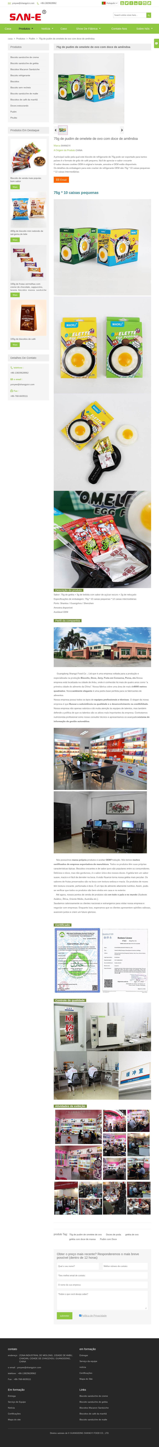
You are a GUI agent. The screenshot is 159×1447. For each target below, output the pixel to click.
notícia (83, 1367)
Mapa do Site (86, 1379)
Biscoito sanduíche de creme (24, 57)
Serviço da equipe (88, 1361)
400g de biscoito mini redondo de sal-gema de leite (26, 232)
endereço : (13, 1355)
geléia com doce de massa (82, 1239)
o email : (12, 1367)
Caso (63, 28)
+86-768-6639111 (19, 396)
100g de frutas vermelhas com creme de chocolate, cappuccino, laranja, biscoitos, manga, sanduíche (28, 287)
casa (10, 38)
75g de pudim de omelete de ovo (85, 1234)
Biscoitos (14, 81)
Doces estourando (19, 105)
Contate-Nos (119, 28)
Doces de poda (113, 1234)
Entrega (12, 1396)
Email (61, 179)
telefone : (12, 1373)
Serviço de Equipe (17, 1402)
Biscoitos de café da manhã (24, 99)
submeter (64, 1316)
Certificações (86, 1373)
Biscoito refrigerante (20, 75)
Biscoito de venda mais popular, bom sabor (26, 179)
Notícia (46, 28)
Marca (57, 145)
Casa (8, 28)
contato (12, 1349)
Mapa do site (14, 1419)
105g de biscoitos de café (23, 339)
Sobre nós (143, 28)
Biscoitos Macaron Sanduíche (25, 69)
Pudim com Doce (108, 1239)
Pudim (32, 38)
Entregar (84, 1355)
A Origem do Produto (65, 150)
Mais (15, 187)
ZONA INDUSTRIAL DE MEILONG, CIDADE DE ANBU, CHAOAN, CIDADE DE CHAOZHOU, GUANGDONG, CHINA (46, 1358)
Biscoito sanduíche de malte (24, 93)
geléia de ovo (132, 1234)
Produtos (25, 28)
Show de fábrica (87, 28)
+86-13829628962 (48, 3)
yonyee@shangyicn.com (23, 3)
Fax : (10, 1379)
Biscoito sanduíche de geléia (24, 63)
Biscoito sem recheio (20, 87)
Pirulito (13, 117)
